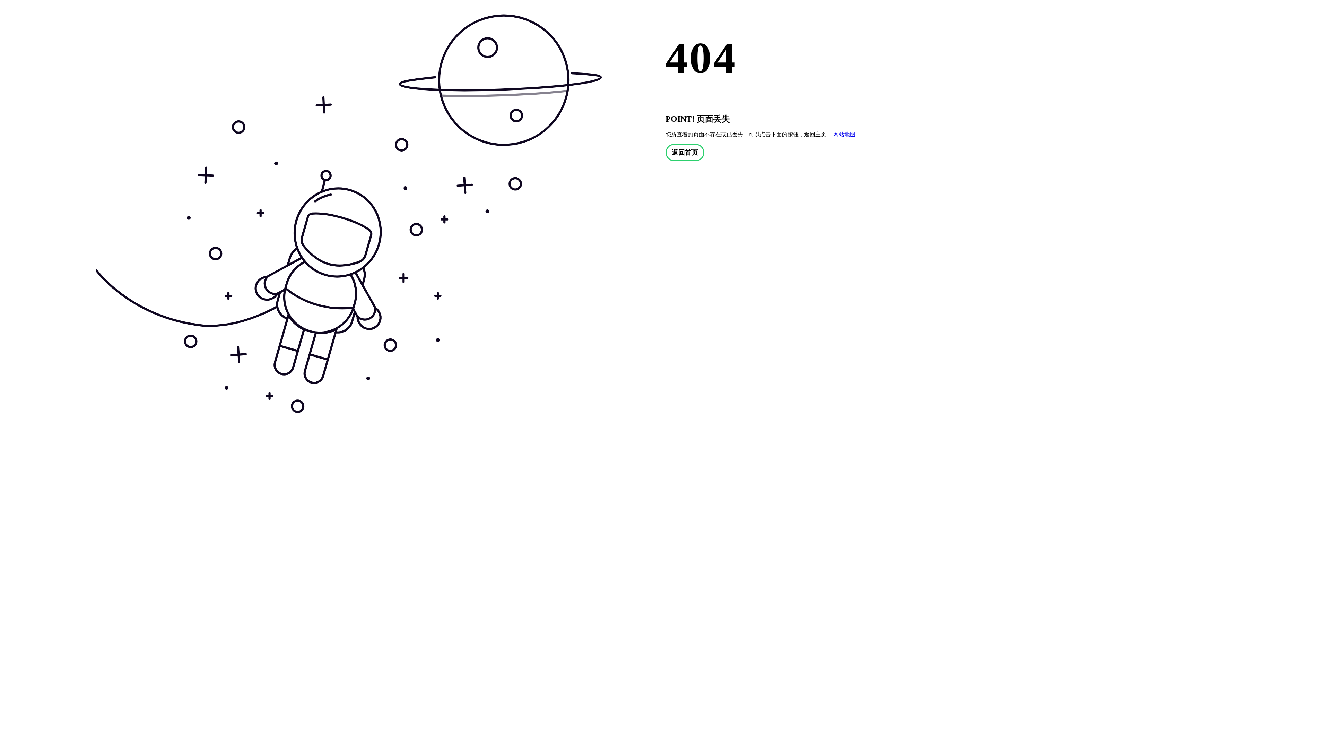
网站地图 (844, 134)
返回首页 (685, 152)
